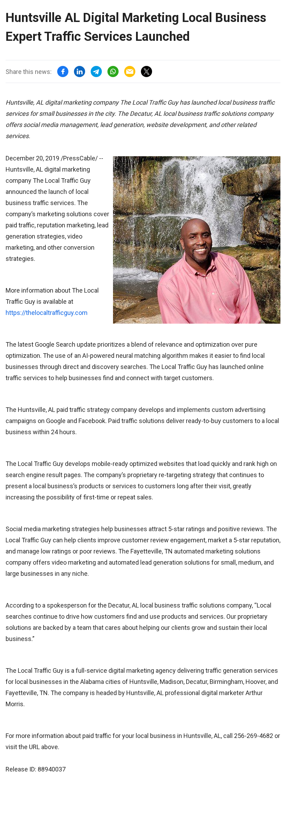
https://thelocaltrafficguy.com (47, 312)
